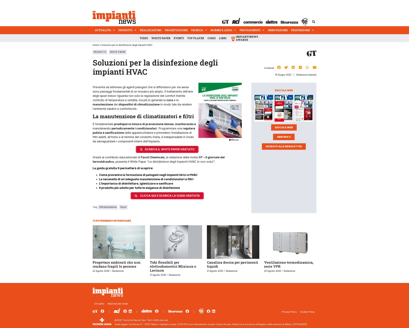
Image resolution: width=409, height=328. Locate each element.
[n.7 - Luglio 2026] (264, 109)
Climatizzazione (108, 207)
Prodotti (125, 30)
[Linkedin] (130, 311)
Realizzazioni (151, 30)
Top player (195, 38)
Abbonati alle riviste (118, 303)
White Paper (160, 38)
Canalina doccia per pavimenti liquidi (232, 264)
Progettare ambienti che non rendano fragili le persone (117, 264)
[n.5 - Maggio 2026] (304, 109)
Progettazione (176, 30)
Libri (223, 38)
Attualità (103, 30)
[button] (313, 21)
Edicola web (284, 127)
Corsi (211, 38)
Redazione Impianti (306, 74)
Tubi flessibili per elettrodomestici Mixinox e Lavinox (173, 266)
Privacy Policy (289, 311)
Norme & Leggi (221, 30)
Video (143, 38)
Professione (300, 30)
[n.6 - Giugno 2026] (284, 109)
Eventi (179, 38)
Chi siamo (99, 303)
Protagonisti (250, 30)
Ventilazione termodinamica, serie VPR (288, 264)
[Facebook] (102, 311)
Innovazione (278, 30)
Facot (123, 207)
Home (96, 45)
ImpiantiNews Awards (247, 38)
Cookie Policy (307, 311)
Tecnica (197, 30)
